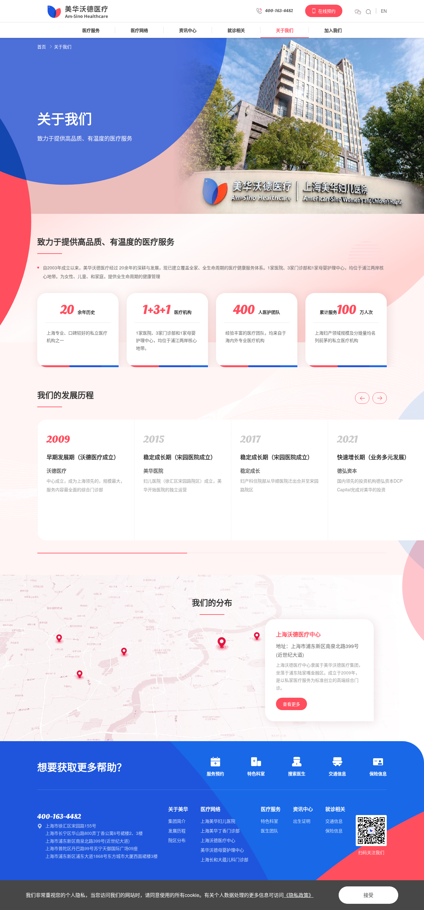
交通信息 (334, 821)
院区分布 (177, 840)
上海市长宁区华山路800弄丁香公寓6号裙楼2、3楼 (94, 833)
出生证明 (301, 821)
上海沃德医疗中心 (218, 840)
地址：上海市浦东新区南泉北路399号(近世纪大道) (317, 650)
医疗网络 (139, 30)
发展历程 (177, 830)
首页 (41, 46)
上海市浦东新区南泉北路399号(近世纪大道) (87, 841)
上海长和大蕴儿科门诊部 (224, 859)
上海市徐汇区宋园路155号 (70, 825)
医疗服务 (91, 30)
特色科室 (269, 821)
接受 (368, 895)
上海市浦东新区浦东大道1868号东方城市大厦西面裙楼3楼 (101, 856)
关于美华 (178, 809)
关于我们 (284, 30)
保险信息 (334, 830)
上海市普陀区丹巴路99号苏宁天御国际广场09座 (91, 848)
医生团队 (269, 830)
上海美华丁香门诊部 (220, 830)
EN (384, 11)
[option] (85, 480)
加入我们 (333, 30)
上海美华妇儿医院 (218, 821)
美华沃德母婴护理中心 (222, 850)
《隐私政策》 (298, 895)
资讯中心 (187, 30)
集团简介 (177, 821)
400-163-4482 (59, 816)
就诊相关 (236, 30)
